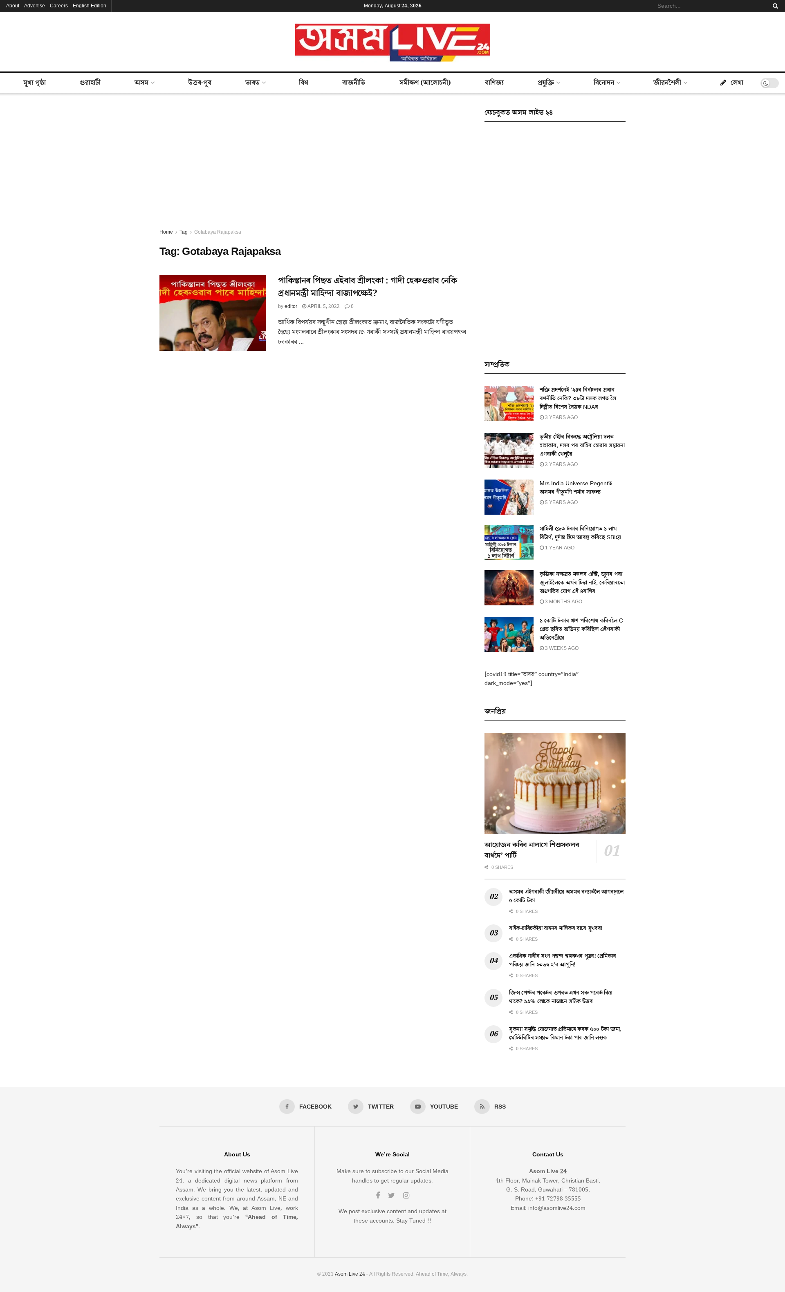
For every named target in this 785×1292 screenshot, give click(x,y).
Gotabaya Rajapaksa (217, 232)
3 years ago (561, 417)
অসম (141, 83)
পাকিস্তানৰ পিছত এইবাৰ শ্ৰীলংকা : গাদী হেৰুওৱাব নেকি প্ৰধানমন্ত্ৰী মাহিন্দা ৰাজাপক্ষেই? (367, 287)
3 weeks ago (561, 648)
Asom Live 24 (350, 1274)
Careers (59, 5)
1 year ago (559, 547)
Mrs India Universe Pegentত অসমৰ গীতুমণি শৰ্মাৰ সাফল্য (576, 488)
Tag (183, 232)
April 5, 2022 (323, 306)
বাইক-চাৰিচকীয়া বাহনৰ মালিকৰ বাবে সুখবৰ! (556, 928)
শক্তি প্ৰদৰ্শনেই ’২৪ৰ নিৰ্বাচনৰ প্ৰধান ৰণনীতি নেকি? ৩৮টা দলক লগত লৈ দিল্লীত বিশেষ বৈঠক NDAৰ (578, 398)
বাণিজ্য (494, 83)
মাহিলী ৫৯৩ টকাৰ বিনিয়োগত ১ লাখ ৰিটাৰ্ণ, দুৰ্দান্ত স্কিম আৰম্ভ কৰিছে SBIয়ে (580, 533)
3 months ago (563, 601)
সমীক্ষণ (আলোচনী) (425, 83)
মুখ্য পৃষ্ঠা (34, 83)
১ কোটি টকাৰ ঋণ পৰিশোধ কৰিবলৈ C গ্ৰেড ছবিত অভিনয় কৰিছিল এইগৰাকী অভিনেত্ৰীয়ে (581, 629)
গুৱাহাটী (90, 83)
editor (291, 306)
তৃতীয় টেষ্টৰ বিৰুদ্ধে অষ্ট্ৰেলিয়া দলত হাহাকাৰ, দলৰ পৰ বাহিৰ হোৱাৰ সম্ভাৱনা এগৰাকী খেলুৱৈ (582, 445)
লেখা (737, 83)
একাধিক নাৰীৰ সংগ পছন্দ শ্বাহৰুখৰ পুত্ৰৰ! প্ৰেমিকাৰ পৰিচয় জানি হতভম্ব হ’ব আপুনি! (562, 960)
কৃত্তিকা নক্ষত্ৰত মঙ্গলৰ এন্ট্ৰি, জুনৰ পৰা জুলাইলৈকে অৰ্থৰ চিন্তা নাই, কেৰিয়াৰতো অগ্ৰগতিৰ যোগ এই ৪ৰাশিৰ (582, 583)
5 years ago (561, 502)
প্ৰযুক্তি (546, 83)
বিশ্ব (303, 83)
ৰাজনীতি (353, 83)
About (12, 5)
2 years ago (561, 464)
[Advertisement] (312, 166)
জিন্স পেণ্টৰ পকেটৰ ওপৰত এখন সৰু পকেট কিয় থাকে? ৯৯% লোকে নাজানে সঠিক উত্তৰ (560, 997)
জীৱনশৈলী (667, 83)
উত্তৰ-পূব (199, 83)
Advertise (34, 5)
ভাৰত (252, 83)
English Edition (89, 5)
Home (166, 232)
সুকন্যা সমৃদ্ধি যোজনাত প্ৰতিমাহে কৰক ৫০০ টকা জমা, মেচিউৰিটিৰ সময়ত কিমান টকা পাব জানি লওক (565, 1033)
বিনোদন (604, 83)
